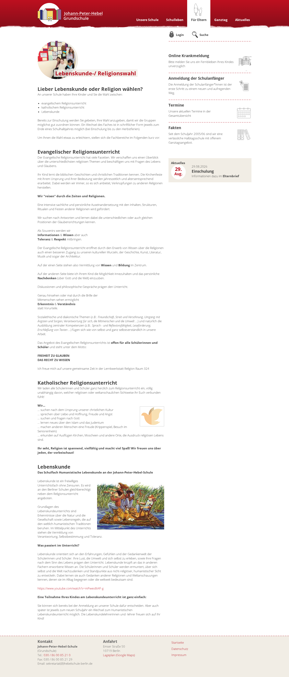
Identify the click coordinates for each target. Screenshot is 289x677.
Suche (204, 35)
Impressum (178, 655)
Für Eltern (199, 20)
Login (180, 35)
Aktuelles (242, 20)
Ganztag (220, 20)
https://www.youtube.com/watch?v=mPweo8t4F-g (71, 588)
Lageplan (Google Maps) (119, 655)
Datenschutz (179, 649)
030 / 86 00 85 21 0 (57, 655)
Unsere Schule (147, 20)
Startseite (177, 642)
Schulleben (174, 20)
